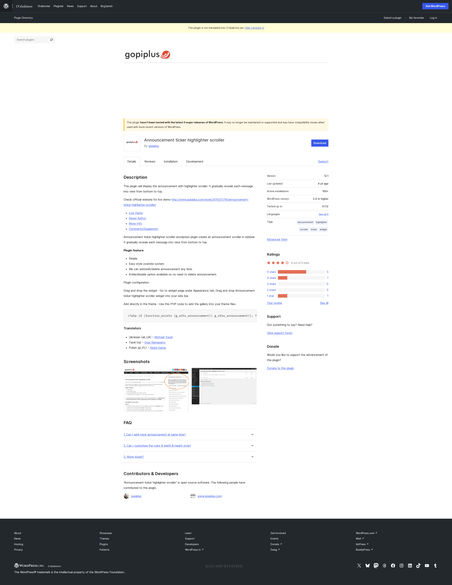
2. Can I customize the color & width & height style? (157, 445)
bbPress (362, 544)
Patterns (104, 549)
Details (131, 161)
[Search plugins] (51, 39)
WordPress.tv (194, 549)
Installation (171, 161)
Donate (276, 544)
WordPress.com (366, 533)
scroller (304, 229)
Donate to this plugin (280, 368)
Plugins (104, 544)
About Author (137, 218)
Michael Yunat (163, 337)
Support (323, 161)
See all (324, 303)
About (17, 533)
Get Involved (278, 533)
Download (320, 142)
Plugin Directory (23, 17)
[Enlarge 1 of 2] (184, 372)
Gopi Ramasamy (155, 342)
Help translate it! (254, 27)
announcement (305, 222)
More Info (135, 223)
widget (323, 229)
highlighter (321, 222)
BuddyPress (364, 549)
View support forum (279, 333)
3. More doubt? (134, 457)
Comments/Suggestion (143, 229)
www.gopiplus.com (210, 496)
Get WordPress (435, 6)
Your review (274, 303)
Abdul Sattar (158, 347)
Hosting (18, 544)
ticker (314, 229)
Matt (360, 538)
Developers (192, 544)
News (17, 538)
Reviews (149, 161)
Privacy (18, 549)
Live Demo (136, 213)
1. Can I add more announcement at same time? (155, 434)
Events (274, 538)
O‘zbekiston (54, 566)
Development (194, 161)
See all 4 (323, 214)
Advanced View (277, 239)
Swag (275, 549)
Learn (188, 533)
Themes (104, 538)
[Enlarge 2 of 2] (252, 372)
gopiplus (153, 146)
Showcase (106, 533)
